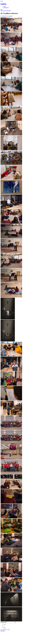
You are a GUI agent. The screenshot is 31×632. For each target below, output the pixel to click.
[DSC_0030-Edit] (8, 341)
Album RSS (10, 16)
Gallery (4, 6)
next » (4, 627)
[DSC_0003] (11, 46)
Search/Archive (6, 7)
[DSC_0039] (11, 400)
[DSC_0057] (11, 473)
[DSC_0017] (11, 208)
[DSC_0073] (11, 576)
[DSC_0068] (11, 517)
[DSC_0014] (11, 179)
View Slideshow (3, 17)
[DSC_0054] (11, 459)
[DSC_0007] (11, 90)
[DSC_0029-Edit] (8, 319)
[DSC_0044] (11, 414)
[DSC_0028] (11, 297)
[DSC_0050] (11, 429)
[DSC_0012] (11, 164)
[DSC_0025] (11, 252)
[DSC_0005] (11, 76)
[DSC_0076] (11, 591)
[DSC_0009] (11, 120)
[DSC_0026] (11, 267)
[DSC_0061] (11, 488)
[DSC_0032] (11, 355)
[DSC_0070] (11, 532)
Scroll (2, 1)
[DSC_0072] (11, 562)
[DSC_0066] (11, 503)
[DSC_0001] (11, 31)
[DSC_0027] (11, 282)
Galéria (3, 4)
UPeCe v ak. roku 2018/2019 (6, 10)
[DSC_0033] (11, 370)
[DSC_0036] (11, 385)
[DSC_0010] (11, 135)
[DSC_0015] (11, 193)
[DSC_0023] (11, 238)
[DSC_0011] (11, 149)
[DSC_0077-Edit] (11, 606)
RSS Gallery (3, 630)
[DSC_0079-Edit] (11, 621)
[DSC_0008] (11, 105)
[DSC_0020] (11, 223)
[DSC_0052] (11, 444)
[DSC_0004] (11, 61)
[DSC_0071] (11, 547)
